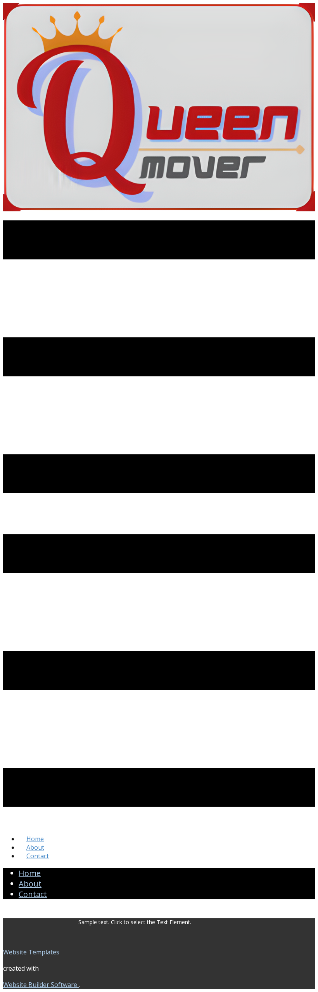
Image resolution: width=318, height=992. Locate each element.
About (35, 847)
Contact (37, 856)
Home (35, 839)
